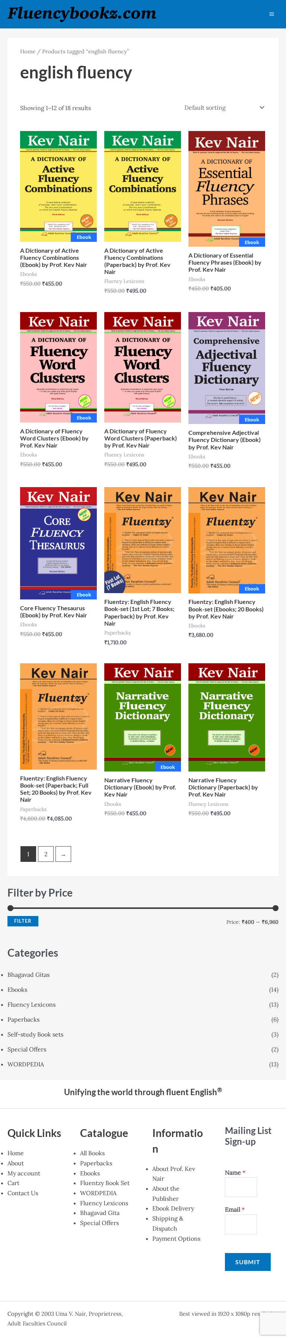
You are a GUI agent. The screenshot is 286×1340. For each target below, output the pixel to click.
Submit (247, 1261)
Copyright (20, 1313)
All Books (92, 1153)
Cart (13, 1183)
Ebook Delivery (173, 1208)
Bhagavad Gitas (28, 974)
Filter (23, 921)
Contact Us (22, 1193)
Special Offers (26, 1049)
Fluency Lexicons (31, 1004)
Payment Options (176, 1238)
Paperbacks (23, 1019)
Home (27, 51)
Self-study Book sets (35, 1034)
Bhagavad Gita (100, 1212)
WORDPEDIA (25, 1064)
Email (235, 1209)
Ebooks (17, 989)
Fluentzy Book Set (105, 1183)
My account (23, 1173)
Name (235, 1172)
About (15, 1163)
